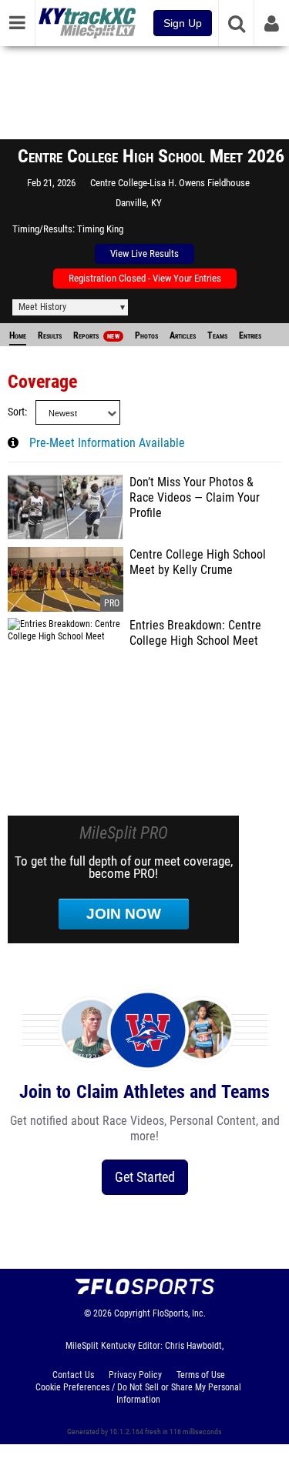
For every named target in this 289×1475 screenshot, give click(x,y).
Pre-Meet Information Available (107, 443)
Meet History (42, 307)
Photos (146, 335)
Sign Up (182, 23)
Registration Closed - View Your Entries (145, 278)
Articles (183, 335)
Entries (250, 335)
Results (50, 335)
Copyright (132, 1313)
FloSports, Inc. (179, 1313)
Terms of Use (200, 1375)
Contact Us (73, 1375)
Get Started (145, 1177)
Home (17, 335)
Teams (217, 335)
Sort (16, 412)
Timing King (100, 229)
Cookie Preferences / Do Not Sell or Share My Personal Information (138, 1393)
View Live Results (144, 253)
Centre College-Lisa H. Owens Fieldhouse (170, 183)
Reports (96, 335)
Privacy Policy (135, 1375)
